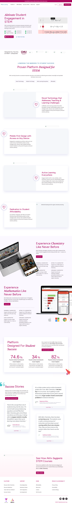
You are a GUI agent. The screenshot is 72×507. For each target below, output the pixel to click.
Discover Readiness (8, 487)
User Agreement (23, 492)
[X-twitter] (63, 499)
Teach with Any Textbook (9, 489)
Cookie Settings (55, 489)
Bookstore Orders (24, 487)
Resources (38, 487)
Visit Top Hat (38, 492)
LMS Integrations (23, 489)
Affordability (38, 485)
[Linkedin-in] (66, 499)
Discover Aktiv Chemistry (9, 485)
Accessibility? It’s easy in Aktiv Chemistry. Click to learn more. (36, 1)
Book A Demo (67, 4)
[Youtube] (60, 499)
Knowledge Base (23, 485)
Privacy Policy (55, 485)
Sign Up (60, 4)
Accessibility (54, 487)
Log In (56, 4)
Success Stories (7, 492)
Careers (37, 489)
